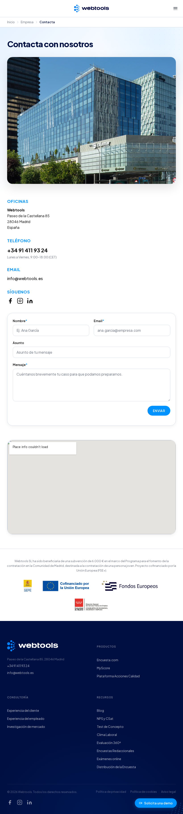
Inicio (11, 22)
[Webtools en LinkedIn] (30, 301)
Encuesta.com (107, 660)
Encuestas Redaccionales (115, 751)
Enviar (159, 411)
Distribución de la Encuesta (116, 767)
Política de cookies (143, 791)
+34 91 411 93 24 (27, 250)
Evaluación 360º (109, 743)
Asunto (18, 343)
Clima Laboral (107, 735)
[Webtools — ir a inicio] (32, 644)
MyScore (103, 668)
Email (99, 321)
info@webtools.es (25, 278)
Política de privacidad (111, 791)
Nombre (20, 321)
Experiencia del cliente (23, 710)
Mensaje (20, 365)
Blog (100, 710)
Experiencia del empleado (25, 718)
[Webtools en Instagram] (20, 301)
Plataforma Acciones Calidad (118, 676)
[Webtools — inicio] (91, 8)
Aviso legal (168, 791)
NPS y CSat (105, 718)
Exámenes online (109, 759)
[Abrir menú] (175, 8)
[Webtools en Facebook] (10, 301)
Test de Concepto (110, 727)
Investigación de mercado (26, 727)
